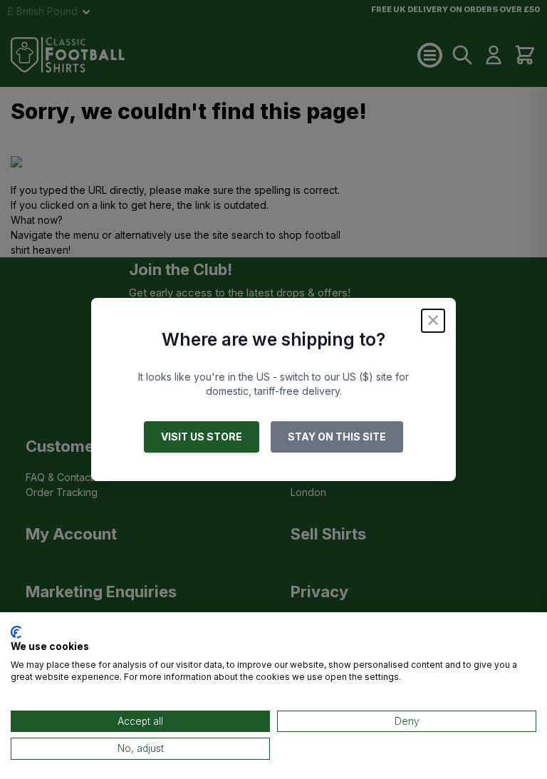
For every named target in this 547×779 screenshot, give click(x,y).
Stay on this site (337, 436)
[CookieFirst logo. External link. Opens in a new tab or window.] (16, 632)
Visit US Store (201, 436)
